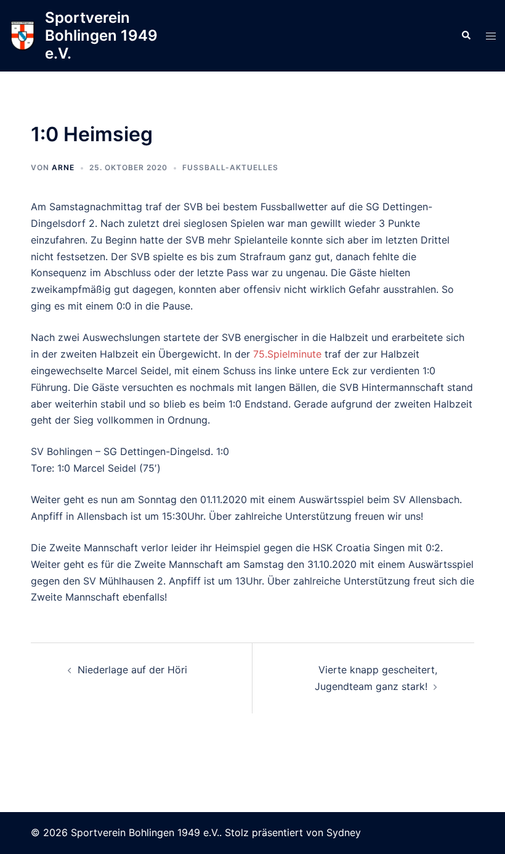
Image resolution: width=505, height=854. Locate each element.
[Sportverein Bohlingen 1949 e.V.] (22, 36)
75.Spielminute (287, 354)
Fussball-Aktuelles (230, 167)
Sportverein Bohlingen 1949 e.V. (101, 35)
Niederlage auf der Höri (132, 669)
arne (63, 167)
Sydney (343, 832)
